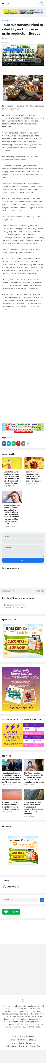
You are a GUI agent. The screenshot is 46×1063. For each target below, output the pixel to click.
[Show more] (28, 443)
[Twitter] (9, 443)
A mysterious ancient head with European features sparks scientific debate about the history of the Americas (33, 808)
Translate (23, 607)
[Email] (23, 443)
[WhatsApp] (14, 443)
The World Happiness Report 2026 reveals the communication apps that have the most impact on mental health (34, 777)
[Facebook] (4, 443)
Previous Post (8, 591)
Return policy (11, 1046)
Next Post (39, 591)
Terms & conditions (16, 1043)
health (10, 20)
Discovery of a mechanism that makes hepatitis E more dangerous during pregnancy (33, 476)
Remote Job (35, 1046)
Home (4, 20)
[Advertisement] (23, 343)
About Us (21, 1040)
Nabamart (30, 1036)
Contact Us (31, 1040)
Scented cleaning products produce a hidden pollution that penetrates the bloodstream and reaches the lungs (11, 477)
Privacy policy (32, 1043)
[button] (3, 3)
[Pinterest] (18, 443)
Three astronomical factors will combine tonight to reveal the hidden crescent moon (11, 805)
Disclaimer (23, 1046)
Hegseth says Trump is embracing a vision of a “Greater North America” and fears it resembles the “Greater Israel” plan (11, 777)
